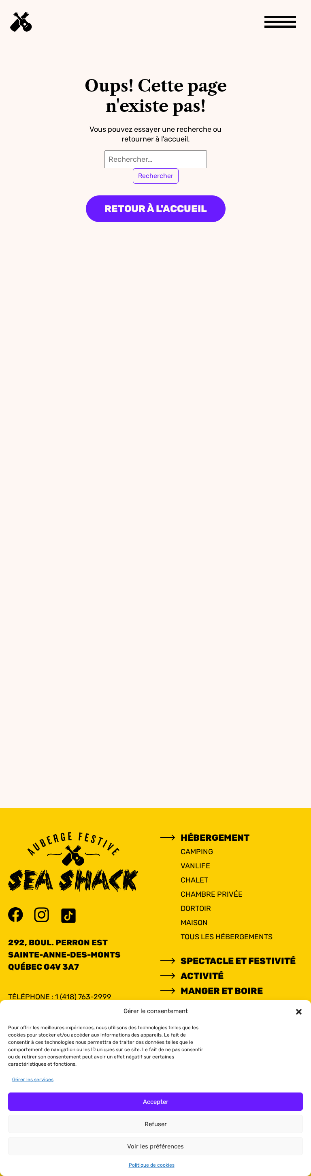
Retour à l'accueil (155, 208)
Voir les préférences (155, 1146)
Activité (202, 975)
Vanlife (195, 865)
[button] (299, 1011)
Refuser (156, 1124)
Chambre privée (212, 894)
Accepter (155, 1101)
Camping (197, 851)
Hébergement (215, 837)
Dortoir (196, 908)
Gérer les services (32, 1079)
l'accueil (174, 139)
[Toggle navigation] (280, 22)
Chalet (194, 880)
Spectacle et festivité (238, 960)
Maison (194, 922)
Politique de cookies (152, 1165)
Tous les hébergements (227, 936)
